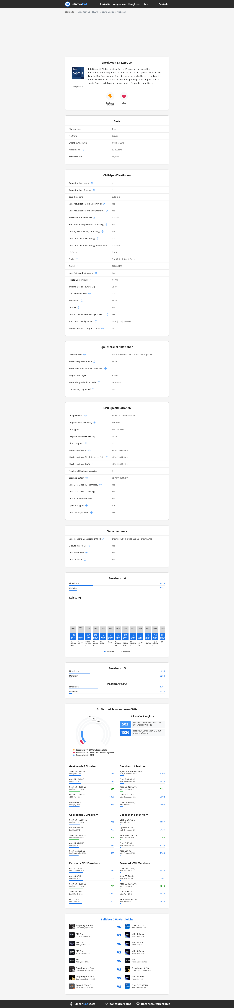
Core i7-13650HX (140, 985)
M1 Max (80, 942)
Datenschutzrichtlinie (155, 1004)
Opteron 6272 (126, 827)
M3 (133, 959)
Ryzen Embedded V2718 (131, 771)
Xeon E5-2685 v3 (77, 850)
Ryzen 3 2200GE (76, 794)
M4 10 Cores (138, 934)
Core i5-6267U (76, 827)
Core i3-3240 (75, 876)
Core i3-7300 (126, 843)
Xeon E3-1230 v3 (77, 771)
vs (119, 926)
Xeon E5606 (125, 850)
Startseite (105, 4)
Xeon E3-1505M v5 (78, 819)
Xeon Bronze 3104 (128, 899)
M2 (77, 959)
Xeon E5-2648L (127, 876)
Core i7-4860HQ (127, 779)
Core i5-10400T (76, 779)
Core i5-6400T (75, 802)
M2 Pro (79, 934)
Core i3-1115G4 (127, 794)
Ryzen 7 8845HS (83, 985)
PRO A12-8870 (76, 868)
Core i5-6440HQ (127, 802)
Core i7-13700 (138, 925)
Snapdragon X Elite (140, 968)
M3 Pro (79, 951)
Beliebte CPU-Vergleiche (117, 919)
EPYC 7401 (74, 899)
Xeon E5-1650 (75, 891)
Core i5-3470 (126, 891)
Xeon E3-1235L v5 (77, 786)
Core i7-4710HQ (127, 868)
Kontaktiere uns (120, 1004)
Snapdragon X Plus (85, 925)
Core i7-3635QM (127, 819)
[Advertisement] (117, 34)
